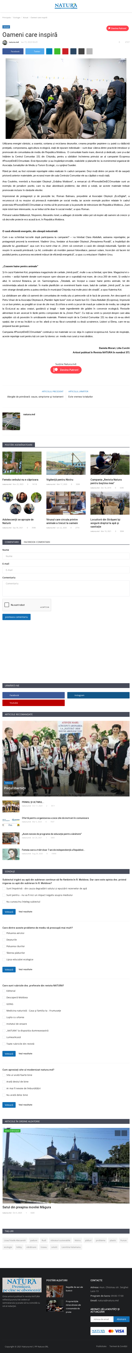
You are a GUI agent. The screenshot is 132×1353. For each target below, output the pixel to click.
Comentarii (12, 541)
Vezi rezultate (25, 911)
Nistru (78, 1240)
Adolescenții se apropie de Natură (17, 521)
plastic (113, 1240)
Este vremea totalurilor (80, 396)
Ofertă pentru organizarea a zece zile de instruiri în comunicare (55, 818)
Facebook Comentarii (37, 541)
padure (33, 1240)
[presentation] (118, 1133)
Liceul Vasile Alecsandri (15, 1240)
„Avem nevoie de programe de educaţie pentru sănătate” (52, 834)
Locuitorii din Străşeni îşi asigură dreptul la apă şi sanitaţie (105, 523)
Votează (9, 911)
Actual (25, 17)
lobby (19, 1247)
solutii (54, 1247)
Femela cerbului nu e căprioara (20, 479)
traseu (44, 1247)
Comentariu (8, 577)
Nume (5, 549)
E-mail (5, 563)
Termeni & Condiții (118, 1346)
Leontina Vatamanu (71, 1247)
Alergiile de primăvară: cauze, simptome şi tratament (35, 396)
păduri (88, 1240)
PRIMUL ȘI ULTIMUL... (33, 802)
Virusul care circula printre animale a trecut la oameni (62, 521)
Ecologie (16, 17)
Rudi (44, 1240)
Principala (6, 17)
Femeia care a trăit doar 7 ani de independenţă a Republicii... (53, 850)
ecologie (8, 1247)
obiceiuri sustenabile (60, 1240)
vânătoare (31, 1247)
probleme (100, 1240)
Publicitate (101, 1346)
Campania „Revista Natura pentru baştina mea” (106, 481)
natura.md (14, 42)
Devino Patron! (118, 28)
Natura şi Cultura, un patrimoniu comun (31, 1207)
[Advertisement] (66, 660)
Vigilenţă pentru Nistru (59, 479)
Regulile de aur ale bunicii (74, 1289)
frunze (123, 1240)
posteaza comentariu (16, 616)
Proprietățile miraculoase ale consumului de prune (73, 1306)
